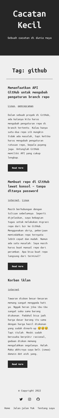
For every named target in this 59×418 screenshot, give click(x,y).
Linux (11, 105)
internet (13, 200)
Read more (18, 169)
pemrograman (25, 105)
